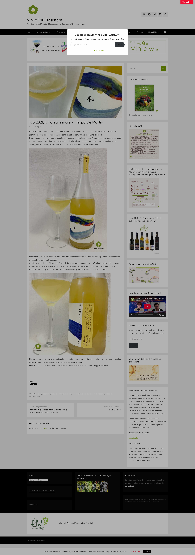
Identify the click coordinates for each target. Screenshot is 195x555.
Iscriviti (119, 45)
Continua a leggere (97, 50)
